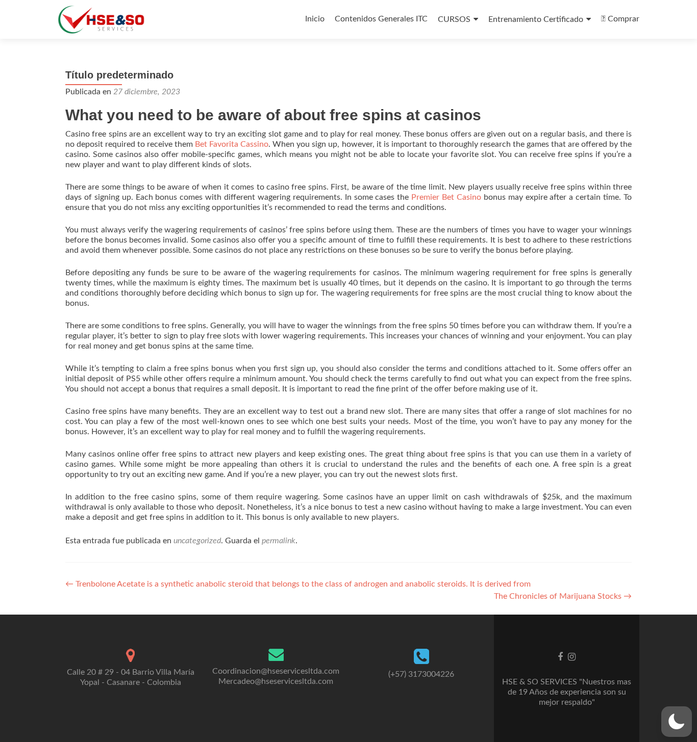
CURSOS (454, 19)
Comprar (622, 19)
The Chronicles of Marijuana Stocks (563, 596)
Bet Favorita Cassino (231, 144)
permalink (278, 541)
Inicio (315, 19)
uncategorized (197, 541)
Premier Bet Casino (446, 197)
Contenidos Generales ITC (381, 19)
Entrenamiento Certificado (535, 19)
